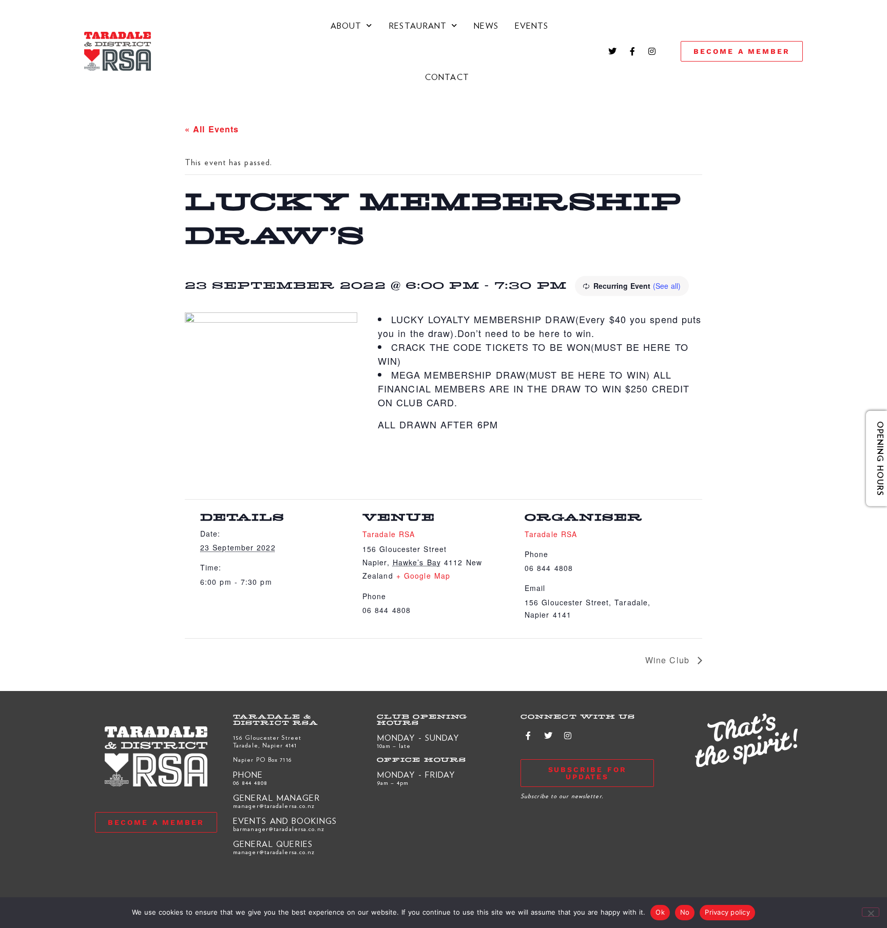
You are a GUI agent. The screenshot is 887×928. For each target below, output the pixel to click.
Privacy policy (727, 912)
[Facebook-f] (632, 51)
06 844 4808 (250, 782)
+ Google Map (423, 575)
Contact (447, 77)
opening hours (873, 458)
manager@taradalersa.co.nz (274, 805)
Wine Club (668, 660)
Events (532, 25)
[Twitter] (613, 51)
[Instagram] (652, 51)
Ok (660, 912)
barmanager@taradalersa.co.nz (278, 828)
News (486, 25)
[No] (870, 912)
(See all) (667, 286)
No (685, 912)
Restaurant (418, 25)
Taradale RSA (388, 534)
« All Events (212, 129)
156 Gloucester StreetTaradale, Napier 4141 (267, 740)
